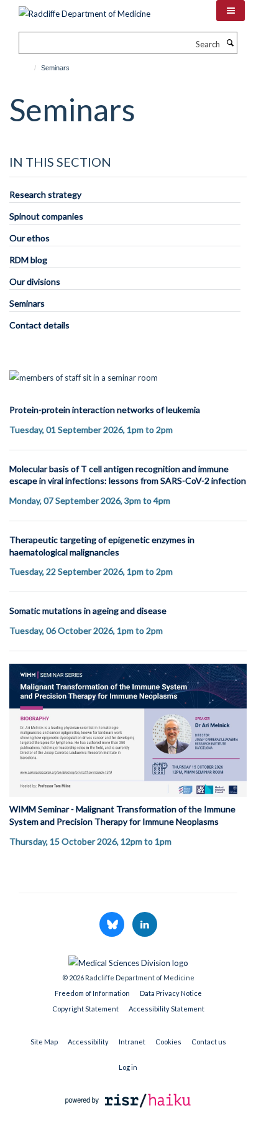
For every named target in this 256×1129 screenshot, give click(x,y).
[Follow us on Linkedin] (144, 925)
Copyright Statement (85, 1009)
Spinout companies (46, 216)
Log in (128, 1067)
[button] (230, 10)
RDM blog (28, 259)
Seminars (27, 303)
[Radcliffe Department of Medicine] (84, 9)
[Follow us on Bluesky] (112, 925)
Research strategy (45, 194)
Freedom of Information (92, 993)
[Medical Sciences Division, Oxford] (128, 959)
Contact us (208, 1042)
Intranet (132, 1042)
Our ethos (29, 238)
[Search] (230, 43)
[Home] (29, 68)
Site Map (44, 1042)
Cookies (168, 1042)
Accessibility (88, 1042)
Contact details (39, 325)
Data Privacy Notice (171, 993)
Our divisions (34, 281)
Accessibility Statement (166, 1009)
